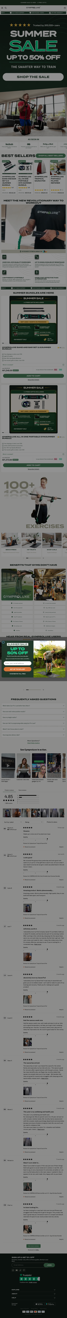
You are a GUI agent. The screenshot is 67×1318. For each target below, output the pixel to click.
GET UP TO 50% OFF (17, 669)
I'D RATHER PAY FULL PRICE (18, 673)
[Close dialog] (3, 642)
